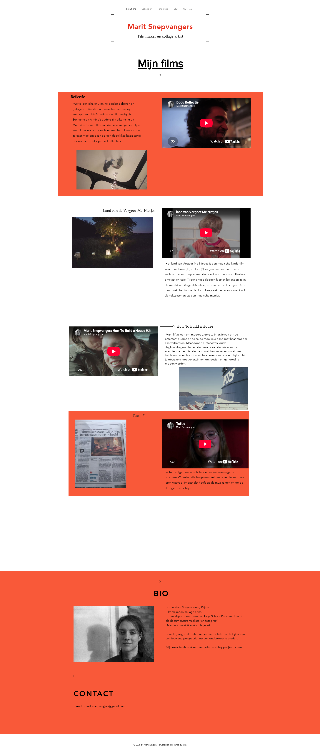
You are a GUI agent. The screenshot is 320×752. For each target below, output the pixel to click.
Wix (184, 744)
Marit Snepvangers (160, 26)
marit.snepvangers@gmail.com (105, 706)
